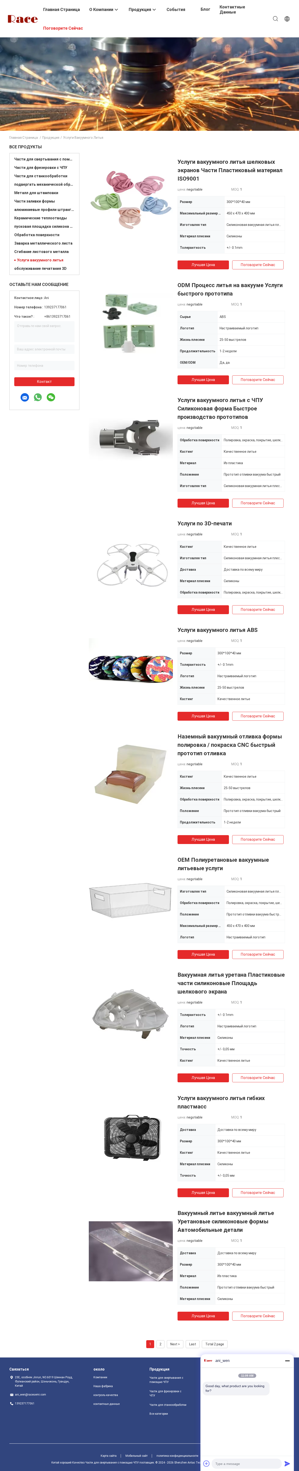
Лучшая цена (203, 265)
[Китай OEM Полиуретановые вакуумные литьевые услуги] (131, 898)
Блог (205, 9)
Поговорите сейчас (258, 265)
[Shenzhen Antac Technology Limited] (23, 18)
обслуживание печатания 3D (40, 268)
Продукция (50, 137)
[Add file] (206, 1463)
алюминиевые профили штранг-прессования (44, 209)
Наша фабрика (103, 1386)
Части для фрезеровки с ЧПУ (40, 167)
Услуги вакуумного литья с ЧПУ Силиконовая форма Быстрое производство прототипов (220, 408)
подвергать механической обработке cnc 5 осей (44, 184)
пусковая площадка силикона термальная (44, 226)
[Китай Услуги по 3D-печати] (131, 561)
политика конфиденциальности (177, 1455)
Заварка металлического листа (43, 243)
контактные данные (106, 1404)
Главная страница (23, 137)
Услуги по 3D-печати (205, 523)
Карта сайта (109, 1455)
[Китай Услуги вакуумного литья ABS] (131, 668)
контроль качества (105, 1395)
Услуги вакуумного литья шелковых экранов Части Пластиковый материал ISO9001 (230, 170)
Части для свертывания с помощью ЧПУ (44, 159)
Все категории (159, 1413)
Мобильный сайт (136, 1455)
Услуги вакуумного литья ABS (218, 630)
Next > (175, 1344)
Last (192, 1344)
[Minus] (287, 1361)
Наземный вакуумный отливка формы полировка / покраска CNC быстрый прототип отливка (230, 745)
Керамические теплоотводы (40, 218)
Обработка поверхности (36, 235)
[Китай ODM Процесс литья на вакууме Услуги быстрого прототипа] (131, 323)
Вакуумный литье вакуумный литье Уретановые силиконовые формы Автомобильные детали (226, 1221)
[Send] (287, 1463)
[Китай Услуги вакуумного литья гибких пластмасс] (131, 1136)
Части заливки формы (34, 201)
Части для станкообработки (40, 176)
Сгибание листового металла (41, 251)
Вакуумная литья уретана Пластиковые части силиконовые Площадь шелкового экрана (231, 983)
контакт (44, 381)
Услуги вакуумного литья (40, 260)
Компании (100, 1377)
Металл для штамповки (36, 193)
